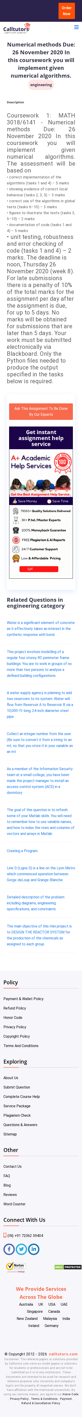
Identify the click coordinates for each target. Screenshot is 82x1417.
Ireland (33, 1326)
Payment (66, 1399)
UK (40, 1304)
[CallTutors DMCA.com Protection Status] (68, 1269)
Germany (52, 1326)
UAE (64, 1304)
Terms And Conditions (20, 1046)
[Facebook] (9, 1249)
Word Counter (14, 1204)
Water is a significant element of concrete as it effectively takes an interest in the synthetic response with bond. (41, 629)
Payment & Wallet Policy (23, 999)
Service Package (17, 1106)
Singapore (35, 1311)
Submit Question (16, 1087)
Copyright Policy (16, 1036)
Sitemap (10, 1134)
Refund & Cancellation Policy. (41, 1403)
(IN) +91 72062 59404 (25, 1236)
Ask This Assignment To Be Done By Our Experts (41, 411)
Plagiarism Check (17, 1115)
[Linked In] (33, 1249)
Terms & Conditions (45, 1399)
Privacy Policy (14, 1027)
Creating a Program (22, 851)
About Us (10, 1078)
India (66, 1318)
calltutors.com (63, 1354)
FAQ (6, 1176)
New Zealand (27, 1318)
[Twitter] (21, 1249)
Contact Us (12, 1166)
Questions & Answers (20, 1125)
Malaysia (50, 1318)
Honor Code (12, 1017)
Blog (7, 1185)
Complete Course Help (21, 1096)
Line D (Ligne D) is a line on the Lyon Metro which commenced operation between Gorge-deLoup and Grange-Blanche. (41, 874)
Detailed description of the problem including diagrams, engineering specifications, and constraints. (35, 903)
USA (52, 1304)
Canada (54, 1311)
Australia (26, 1304)
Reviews (10, 1195)
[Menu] (76, 28)
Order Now (67, 11)
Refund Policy (14, 1008)
